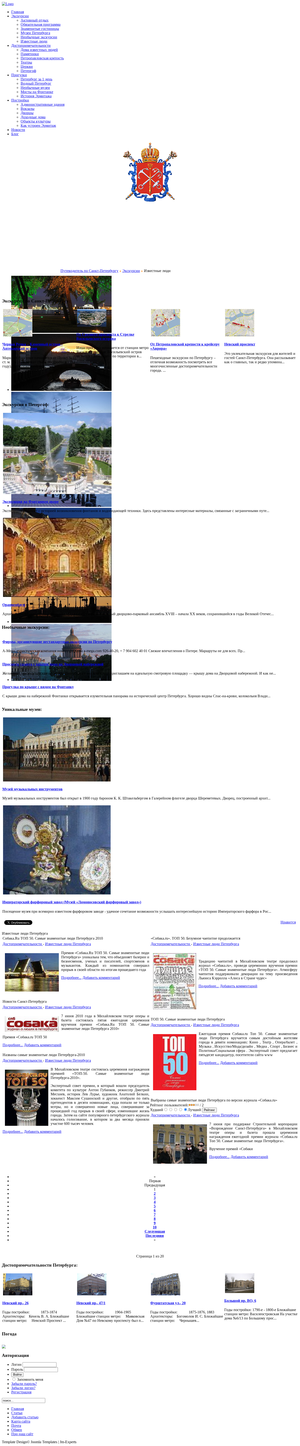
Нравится (288, 922)
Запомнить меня (30, 1379)
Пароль (17, 1369)
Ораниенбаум (13, 605)
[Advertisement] (31, 246)
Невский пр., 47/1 (90, 1303)
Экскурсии (131, 271)
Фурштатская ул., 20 (168, 1303)
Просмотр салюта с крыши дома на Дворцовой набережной (52, 664)
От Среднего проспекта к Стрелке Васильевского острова (105, 336)
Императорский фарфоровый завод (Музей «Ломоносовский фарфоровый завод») (71, 902)
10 (155, 1227)
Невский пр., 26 (15, 1303)
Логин (16, 1364)
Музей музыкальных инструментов (32, 789)
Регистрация (21, 1392)
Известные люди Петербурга (68, 944)
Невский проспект (239, 344)
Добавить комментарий (101, 978)
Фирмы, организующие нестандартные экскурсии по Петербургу (57, 642)
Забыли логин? (23, 1388)
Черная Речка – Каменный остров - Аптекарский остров (32, 346)
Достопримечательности (23, 944)
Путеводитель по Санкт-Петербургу (89, 271)
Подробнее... (71, 978)
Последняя (155, 1236)
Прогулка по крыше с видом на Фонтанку (38, 687)
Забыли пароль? (24, 1384)
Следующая (155, 1231)
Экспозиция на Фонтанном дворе (30, 502)
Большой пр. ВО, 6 (240, 1301)
